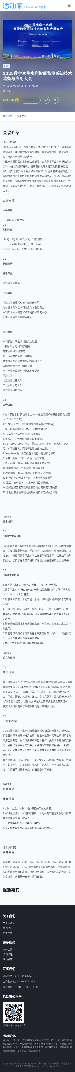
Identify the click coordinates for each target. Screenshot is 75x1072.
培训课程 (8, 954)
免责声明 (8, 932)
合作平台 (8, 927)
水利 (18, 146)
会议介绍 (8, 115)
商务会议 (8, 949)
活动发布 (8, 959)
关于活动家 (9, 923)
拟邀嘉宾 (22, 115)
